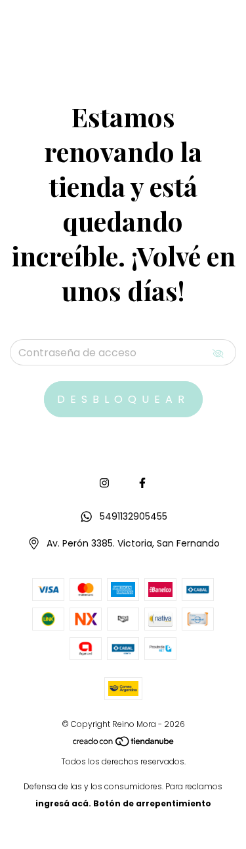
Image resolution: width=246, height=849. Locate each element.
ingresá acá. (63, 803)
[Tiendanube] (124, 744)
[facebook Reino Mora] (142, 483)
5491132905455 (133, 516)
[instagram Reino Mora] (104, 483)
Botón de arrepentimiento (152, 803)
